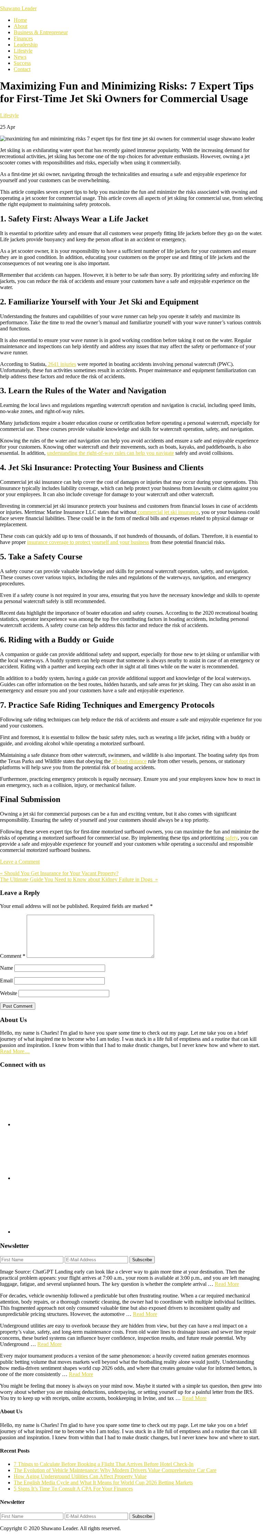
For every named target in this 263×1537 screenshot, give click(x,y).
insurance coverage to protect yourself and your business (88, 542)
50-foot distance (129, 761)
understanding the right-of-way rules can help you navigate (110, 453)
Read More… (15, 1051)
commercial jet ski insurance (167, 512)
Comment (12, 956)
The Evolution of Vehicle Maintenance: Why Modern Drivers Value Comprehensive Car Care (115, 1470)
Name (6, 968)
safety (231, 838)
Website (8, 993)
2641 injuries (61, 364)
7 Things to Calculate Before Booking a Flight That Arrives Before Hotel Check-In (103, 1464)
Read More (227, 1284)
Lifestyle (9, 115)
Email (6, 980)
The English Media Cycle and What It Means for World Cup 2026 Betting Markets (103, 1482)
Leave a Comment (20, 862)
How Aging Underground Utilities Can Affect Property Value (80, 1476)
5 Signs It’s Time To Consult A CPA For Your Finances (73, 1489)
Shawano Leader (18, 8)
